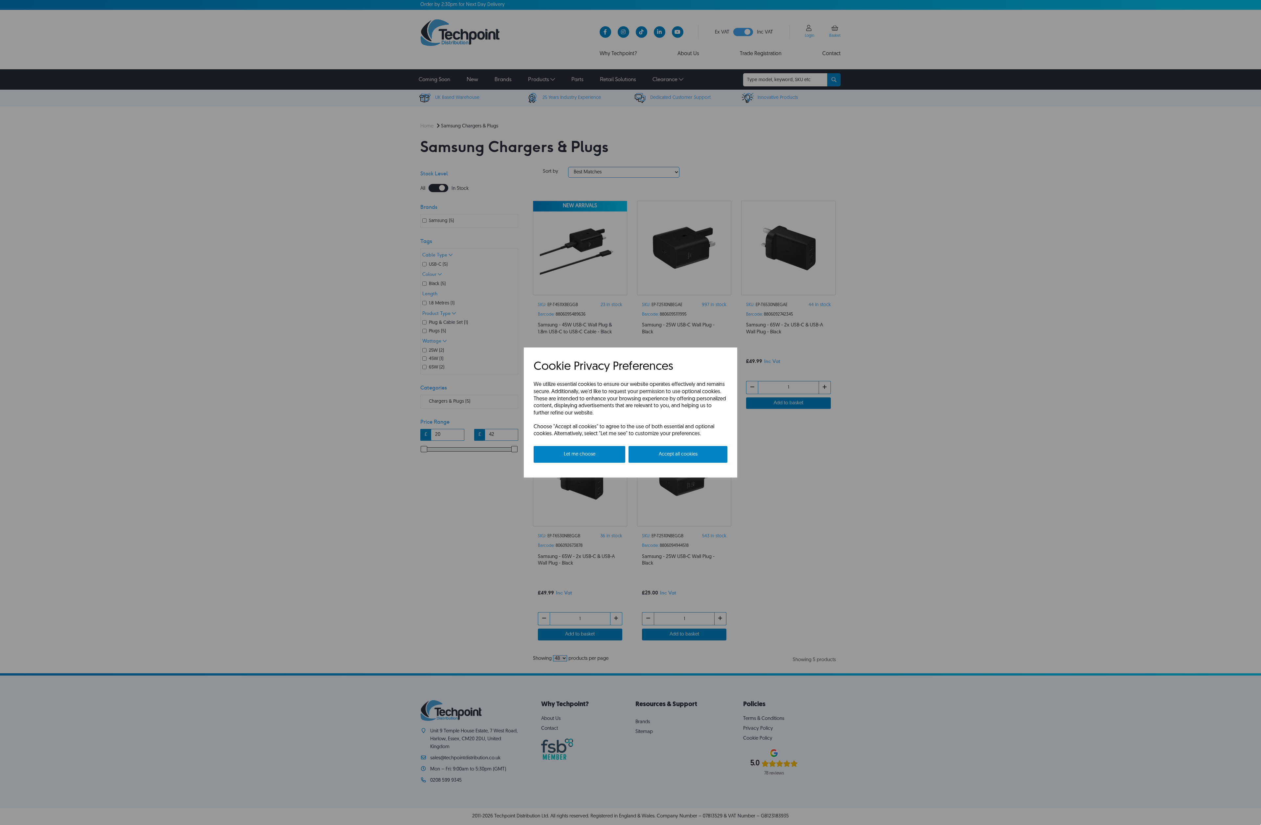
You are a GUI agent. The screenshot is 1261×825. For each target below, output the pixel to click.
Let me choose (579, 454)
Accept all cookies (678, 454)
